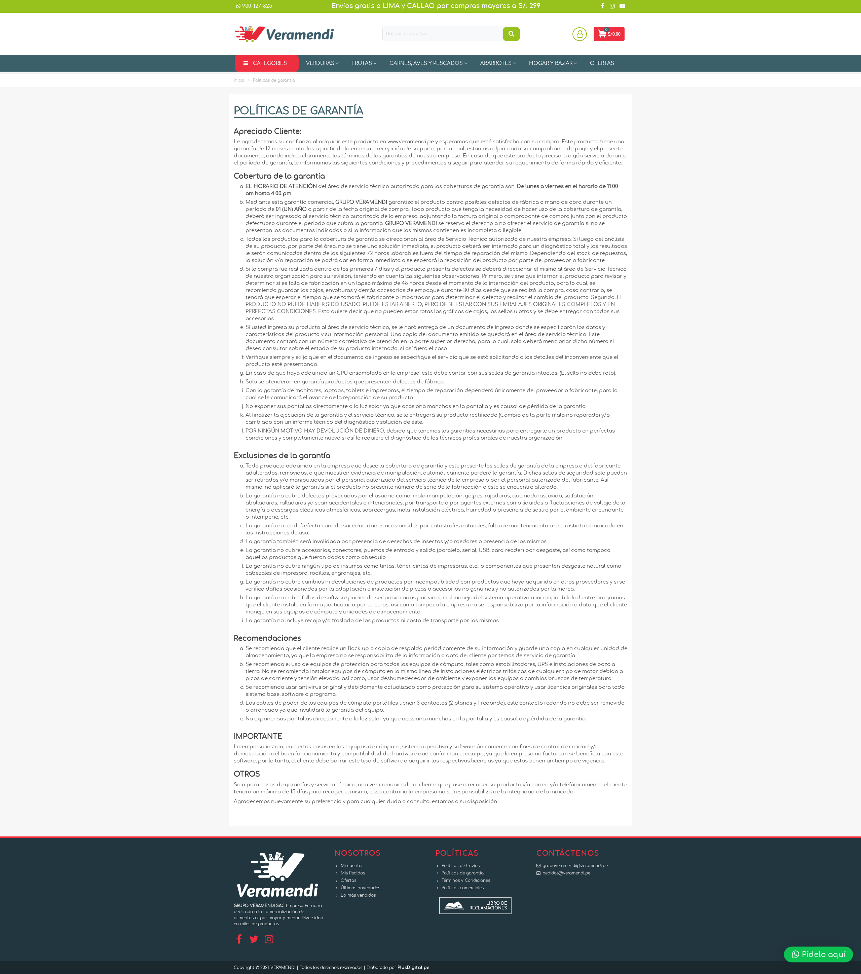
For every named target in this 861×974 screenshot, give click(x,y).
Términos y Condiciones (466, 880)
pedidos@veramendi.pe (566, 873)
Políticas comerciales (463, 888)
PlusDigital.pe (413, 968)
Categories (270, 63)
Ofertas (348, 880)
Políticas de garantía (463, 873)
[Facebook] (239, 940)
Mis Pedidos (353, 873)
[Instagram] (269, 940)
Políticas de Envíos (461, 866)
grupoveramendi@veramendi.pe (575, 866)
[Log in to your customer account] (580, 34)
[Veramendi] (284, 34)
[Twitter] (254, 940)
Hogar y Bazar (550, 63)
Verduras (320, 63)
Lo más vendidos (358, 895)
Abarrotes (496, 63)
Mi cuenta (351, 866)
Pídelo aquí (823, 954)
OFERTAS (602, 63)
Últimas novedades (360, 888)
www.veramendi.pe (410, 141)
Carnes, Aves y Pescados (426, 63)
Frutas (362, 63)
